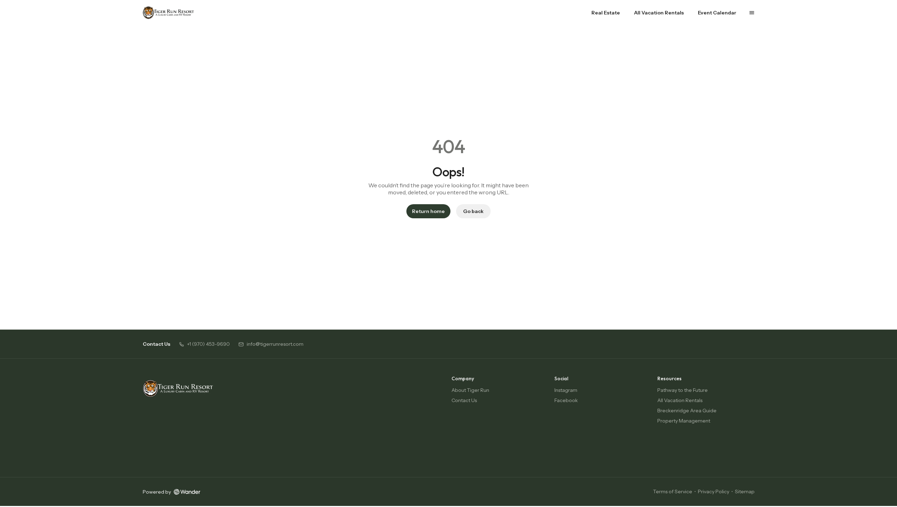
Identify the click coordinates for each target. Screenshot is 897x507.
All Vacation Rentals (659, 13)
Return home (428, 211)
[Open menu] (752, 13)
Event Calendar (717, 13)
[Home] (178, 388)
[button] (204, 344)
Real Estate (605, 13)
